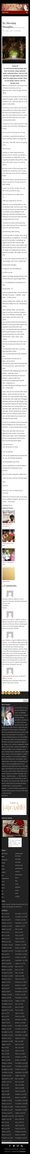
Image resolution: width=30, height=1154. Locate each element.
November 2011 (19, 991)
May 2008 (18, 1122)
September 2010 (20, 1035)
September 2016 (6, 1041)
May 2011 (17, 1010)
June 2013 (18, 932)
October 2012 (19, 957)
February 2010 (19, 1057)
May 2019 (4, 957)
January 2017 (5, 1029)
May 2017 (4, 1016)
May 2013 (18, 935)
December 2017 (6, 1001)
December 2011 (19, 988)
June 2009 (18, 1082)
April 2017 (4, 1019)
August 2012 (18, 963)
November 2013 (19, 916)
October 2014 (5, 1113)
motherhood (19, 868)
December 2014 (6, 1107)
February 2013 (19, 945)
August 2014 (5, 1119)
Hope (3, 884)
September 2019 (6, 951)
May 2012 (18, 973)
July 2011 (17, 1004)
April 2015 (4, 1094)
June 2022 (4, 916)
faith (3, 866)
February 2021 (6, 923)
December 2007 (20, 1138)
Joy (2, 891)
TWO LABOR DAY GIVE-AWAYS (7, 525)
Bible (3, 856)
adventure (5, 853)
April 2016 (5, 1057)
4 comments (17, 31)
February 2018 (6, 994)
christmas (4, 860)
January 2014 (5, 1141)
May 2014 (4, 1128)
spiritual (17, 887)
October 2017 (5, 1007)
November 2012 (19, 954)
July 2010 (18, 1041)
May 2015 (4, 1091)
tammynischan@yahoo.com (10, 790)
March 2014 (5, 1135)
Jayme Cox (5, 620)
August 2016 (5, 1044)
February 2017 (6, 1026)
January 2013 (19, 948)
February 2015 (6, 1100)
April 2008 (18, 1125)
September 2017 (6, 1010)
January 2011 (19, 1022)
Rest (16, 881)
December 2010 (19, 1026)
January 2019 (5, 969)
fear (3, 875)
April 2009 (18, 1088)
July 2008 (18, 1116)
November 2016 (6, 1035)
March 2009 (18, 1091)
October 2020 (6, 926)
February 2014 (6, 1138)
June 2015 (4, 1088)
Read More (5, 795)
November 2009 (20, 1066)
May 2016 (4, 1054)
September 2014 (6, 1116)
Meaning (17, 862)
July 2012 (17, 966)
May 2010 (18, 1047)
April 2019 (5, 960)
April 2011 (18, 1013)
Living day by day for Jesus (10, 676)
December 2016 (6, 1032)
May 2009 (18, 1085)
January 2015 (5, 1103)
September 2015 (6, 1079)
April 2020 (5, 938)
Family (4, 872)
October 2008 (19, 1107)
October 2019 (5, 948)
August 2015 (5, 1082)
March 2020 (5, 941)
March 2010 (18, 1054)
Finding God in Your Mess (7, 544)
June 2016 (4, 1050)
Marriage (18, 859)
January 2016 (5, 1066)
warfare (17, 896)
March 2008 (18, 1128)
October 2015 (5, 1075)
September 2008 (20, 1110)
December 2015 (6, 1069)
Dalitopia (22, 1151)
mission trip (18, 865)
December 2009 (20, 1063)
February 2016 (6, 1063)
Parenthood (18, 874)
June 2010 (18, 1044)
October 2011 (19, 994)
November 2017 (6, 1004)
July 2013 (17, 929)
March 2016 (5, 1060)
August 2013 (18, 926)
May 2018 (4, 985)
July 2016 (4, 1047)
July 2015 (4, 1085)
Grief (3, 881)
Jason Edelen (6, 640)
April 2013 (18, 938)
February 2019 (6, 966)
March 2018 (5, 991)
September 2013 (20, 923)
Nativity (17, 871)
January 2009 (19, 1097)
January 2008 (19, 1135)
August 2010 (18, 1038)
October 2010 (19, 1032)
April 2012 (18, 976)
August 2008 (19, 1113)
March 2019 (5, 963)
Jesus (3, 888)
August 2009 (19, 1075)
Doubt (3, 863)
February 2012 (19, 982)
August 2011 (18, 1001)
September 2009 (20, 1072)
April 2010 (18, 1050)
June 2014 (4, 1125)
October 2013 (19, 920)
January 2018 (5, 997)
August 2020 (5, 929)
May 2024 (4, 913)
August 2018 (5, 982)
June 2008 (18, 1119)
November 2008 (20, 1103)
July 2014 (4, 1122)
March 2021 (5, 920)
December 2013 (19, 913)
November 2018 (6, 976)
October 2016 (5, 1038)
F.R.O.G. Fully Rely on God (8, 563)
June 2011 (18, 1007)
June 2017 (4, 1013)
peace (17, 878)
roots (16, 884)
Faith (11, 31)
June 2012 (18, 969)
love (3, 897)
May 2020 (4, 935)
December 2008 (20, 1100)
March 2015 (5, 1097)
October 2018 (5, 979)
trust (16, 893)
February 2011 (19, 1019)
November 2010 (19, 1029)
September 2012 (20, 960)
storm (17, 890)
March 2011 (18, 1016)
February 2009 (19, 1094)
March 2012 (18, 979)
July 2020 (4, 932)
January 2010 (19, 1060)
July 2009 (18, 1079)
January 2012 (19, 985)
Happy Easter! (6, 581)
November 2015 (6, 1072)
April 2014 (5, 1131)
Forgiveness (5, 878)
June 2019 (4, 954)
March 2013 (18, 941)
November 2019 (6, 945)
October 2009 (19, 1069)
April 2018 (5, 988)
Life (3, 894)
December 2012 (19, 951)
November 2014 (6, 1110)
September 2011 (19, 997)
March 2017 (5, 1022)
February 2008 (19, 1131)
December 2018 (6, 973)
